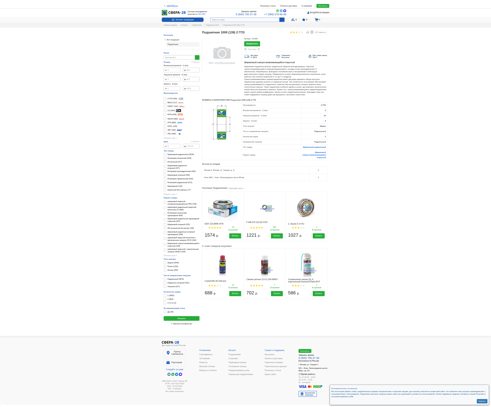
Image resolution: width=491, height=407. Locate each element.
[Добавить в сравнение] (307, 32)
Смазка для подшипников (240, 374)
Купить (235, 235)
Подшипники (234, 355)
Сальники (233, 358)
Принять (482, 401)
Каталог (232, 350)
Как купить (270, 355)
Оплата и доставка (288, 6)
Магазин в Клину (207, 366)
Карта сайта (270, 374)
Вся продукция (173, 40)
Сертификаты (206, 355)
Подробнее (188, 2)
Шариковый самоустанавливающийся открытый (314, 154)
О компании (307, 6)
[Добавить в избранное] (312, 32)
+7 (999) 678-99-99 (275, 14)
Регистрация (322, 12)
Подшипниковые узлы (239, 370)
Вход (312, 12)
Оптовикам (204, 358)
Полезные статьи (268, 6)
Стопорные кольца (237, 366)
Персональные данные (276, 366)
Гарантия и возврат (274, 362)
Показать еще (169, 138)
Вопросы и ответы (208, 370)
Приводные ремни (237, 362)
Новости (203, 362)
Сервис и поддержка (274, 350)
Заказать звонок (248, 11)
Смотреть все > (236, 188)
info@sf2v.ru (172, 6)
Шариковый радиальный (314, 147)
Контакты (322, 5)
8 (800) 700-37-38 (246, 14)
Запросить (252, 43)
